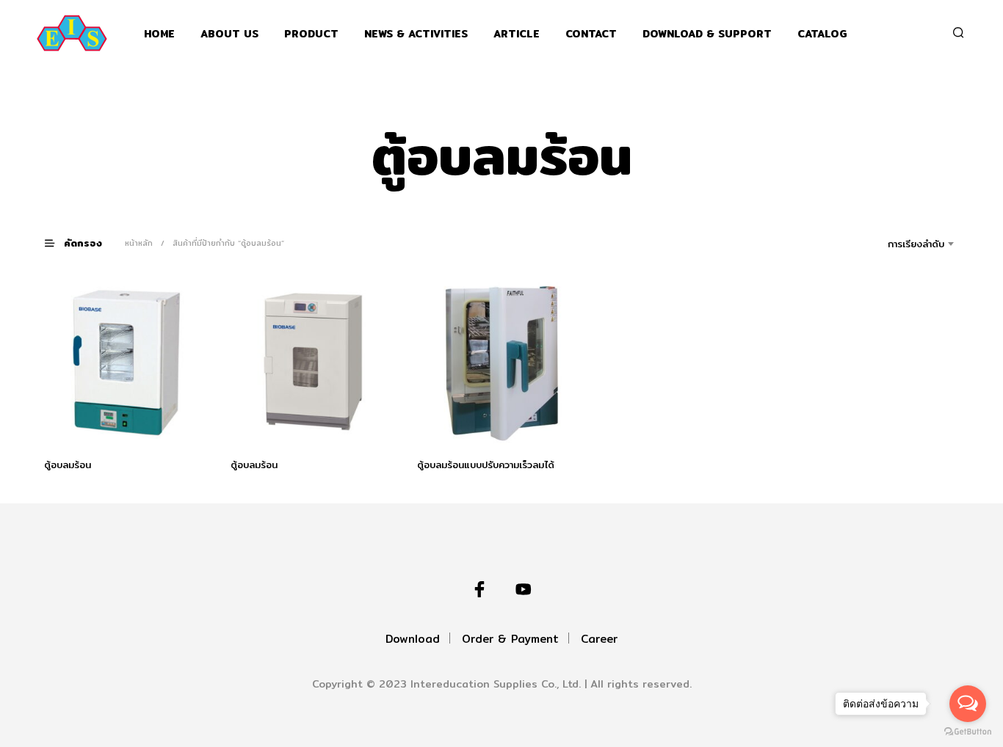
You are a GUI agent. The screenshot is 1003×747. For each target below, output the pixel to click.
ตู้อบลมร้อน (67, 464)
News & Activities (416, 34)
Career (599, 638)
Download (412, 638)
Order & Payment (510, 638)
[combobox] (895, 243)
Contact (591, 34)
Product (311, 34)
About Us (229, 34)
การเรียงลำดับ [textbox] (916, 243)
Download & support (707, 34)
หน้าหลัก (139, 243)
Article (516, 34)
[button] (82, 242)
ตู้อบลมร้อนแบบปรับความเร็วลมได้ (485, 464)
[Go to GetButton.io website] (967, 732)
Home (159, 34)
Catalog (822, 34)
